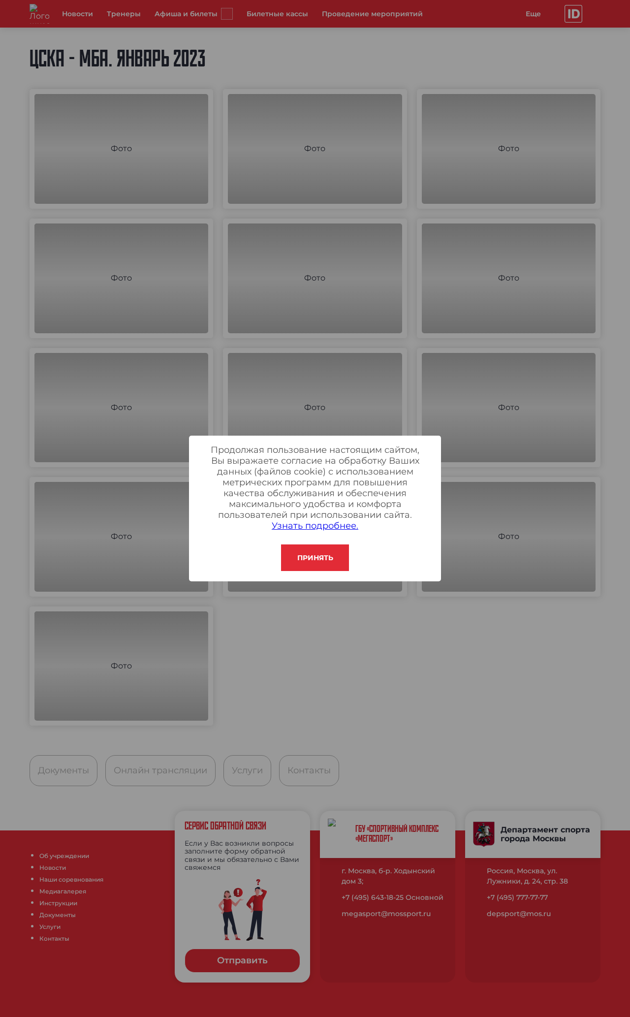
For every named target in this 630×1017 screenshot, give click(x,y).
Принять (315, 557)
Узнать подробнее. (315, 525)
